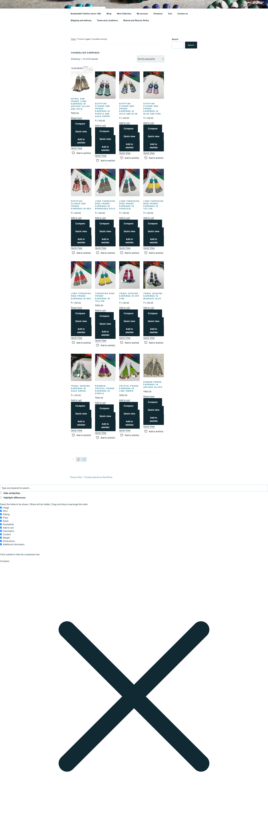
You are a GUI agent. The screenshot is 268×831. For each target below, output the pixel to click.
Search (175, 39)
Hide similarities (11, 493)
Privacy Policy (76, 477)
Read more (76, 118)
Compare (80, 123)
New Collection (124, 13)
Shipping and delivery (81, 20)
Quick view (81, 131)
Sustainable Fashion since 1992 (86, 13)
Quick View (76, 148)
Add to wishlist (81, 141)
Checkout (158, 13)
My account (142, 13)
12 (72, 68)
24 (75, 68)
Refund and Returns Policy (136, 20)
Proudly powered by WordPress (98, 477)
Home (73, 39)
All (81, 68)
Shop (109, 13)
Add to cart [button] (100, 125)
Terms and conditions (107, 20)
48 (78, 68)
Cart (170, 13)
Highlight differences (14, 497)
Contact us (182, 13)
